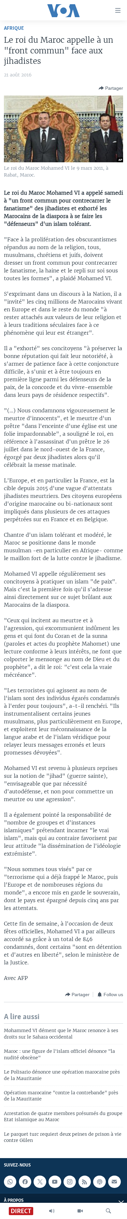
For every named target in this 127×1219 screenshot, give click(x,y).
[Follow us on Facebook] (25, 1182)
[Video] (80, 1211)
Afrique (14, 28)
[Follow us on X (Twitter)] (40, 1182)
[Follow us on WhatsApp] (10, 1182)
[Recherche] (108, 1211)
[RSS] (84, 1182)
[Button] (111, 88)
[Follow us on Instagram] (70, 1182)
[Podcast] (99, 1182)
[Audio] (52, 1211)
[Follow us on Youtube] (55, 1182)
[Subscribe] (114, 1182)
